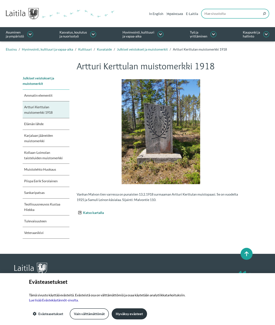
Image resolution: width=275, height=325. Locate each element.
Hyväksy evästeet (129, 314)
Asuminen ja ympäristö (15, 34)
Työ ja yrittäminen (198, 34)
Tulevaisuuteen (35, 221)
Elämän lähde (34, 124)
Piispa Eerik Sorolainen (41, 181)
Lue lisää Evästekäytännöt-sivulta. (54, 300)
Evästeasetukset (50, 314)
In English (156, 14)
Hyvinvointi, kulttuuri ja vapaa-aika (138, 34)
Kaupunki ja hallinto (251, 34)
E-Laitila (192, 14)
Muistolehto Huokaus (40, 169)
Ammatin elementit (38, 95)
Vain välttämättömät (89, 314)
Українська (174, 14)
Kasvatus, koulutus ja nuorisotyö (73, 34)
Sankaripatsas (34, 193)
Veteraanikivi (34, 233)
